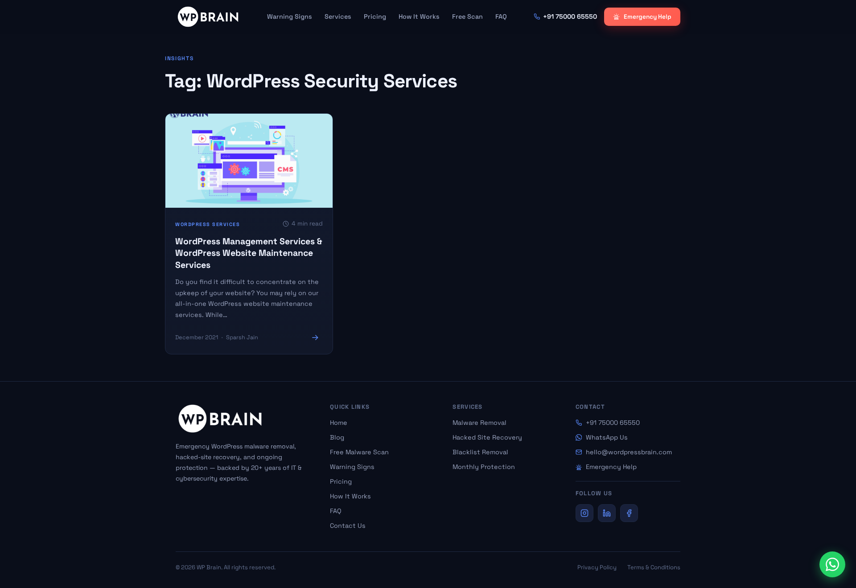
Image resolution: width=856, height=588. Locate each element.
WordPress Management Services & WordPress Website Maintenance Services (248, 253)
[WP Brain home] (208, 16)
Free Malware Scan (359, 452)
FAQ (501, 16)
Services (338, 16)
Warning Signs (289, 16)
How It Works (419, 16)
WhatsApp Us (607, 437)
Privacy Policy (597, 567)
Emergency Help (647, 17)
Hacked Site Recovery (487, 437)
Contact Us (348, 526)
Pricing (375, 16)
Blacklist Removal (480, 452)
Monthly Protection (484, 467)
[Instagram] (584, 513)
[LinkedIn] (607, 513)
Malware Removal (479, 423)
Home (338, 423)
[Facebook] (629, 513)
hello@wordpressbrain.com (629, 452)
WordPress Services (207, 224)
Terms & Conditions (653, 567)
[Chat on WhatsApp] (832, 564)
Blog (337, 437)
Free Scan (467, 16)
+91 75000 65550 (613, 423)
